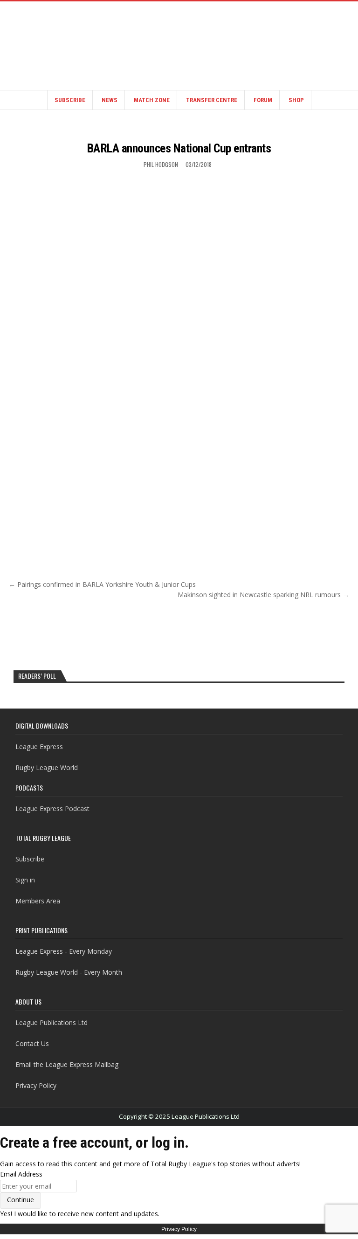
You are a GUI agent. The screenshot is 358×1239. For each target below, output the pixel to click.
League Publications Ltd (51, 1022)
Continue (20, 1199)
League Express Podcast (52, 808)
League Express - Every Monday (63, 951)
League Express (39, 746)
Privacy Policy (35, 1085)
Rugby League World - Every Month (68, 972)
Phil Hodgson (161, 164)
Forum (263, 99)
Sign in (25, 879)
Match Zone (152, 99)
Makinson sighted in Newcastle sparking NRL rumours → (263, 594)
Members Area (37, 900)
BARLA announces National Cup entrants (179, 148)
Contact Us (32, 1043)
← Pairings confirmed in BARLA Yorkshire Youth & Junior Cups (102, 584)
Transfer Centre (211, 99)
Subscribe (70, 99)
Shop (296, 99)
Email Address (21, 1174)
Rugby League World (46, 767)
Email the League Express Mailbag (66, 1064)
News (109, 99)
